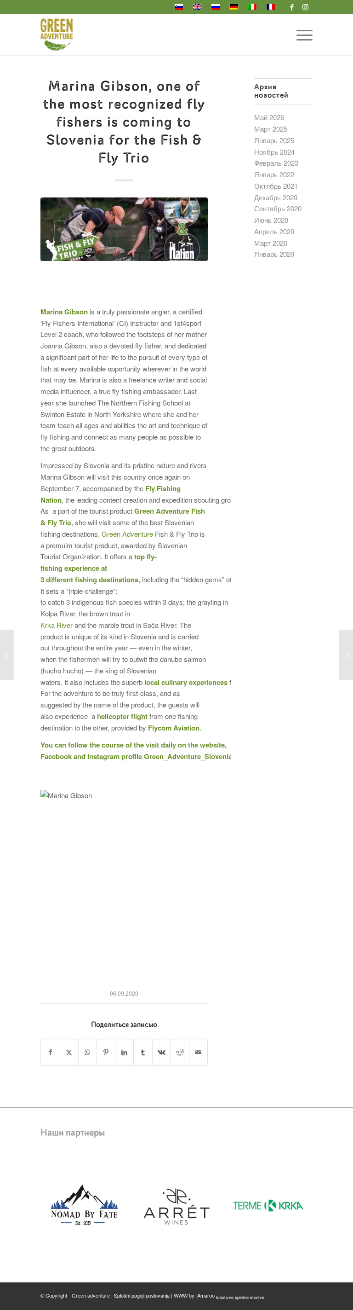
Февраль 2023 (276, 163)
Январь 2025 (274, 140)
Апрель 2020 (274, 231)
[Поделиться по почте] (198, 1052)
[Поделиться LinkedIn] (124, 1052)
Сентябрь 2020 (278, 208)
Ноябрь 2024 (274, 152)
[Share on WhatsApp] (88, 1052)
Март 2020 (270, 243)
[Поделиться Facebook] (50, 1052)
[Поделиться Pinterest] (106, 1052)
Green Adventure (127, 534)
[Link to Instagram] (306, 7)
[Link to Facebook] (292, 7)
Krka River (56, 625)
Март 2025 (270, 128)
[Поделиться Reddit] (180, 1052)
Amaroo (230, 1295)
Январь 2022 (274, 174)
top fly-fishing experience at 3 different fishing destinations (98, 568)
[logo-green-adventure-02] (56, 34)
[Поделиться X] (69, 1052)
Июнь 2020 (271, 220)
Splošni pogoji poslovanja (142, 1295)
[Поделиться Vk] (162, 1052)
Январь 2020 (274, 254)
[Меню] (300, 34)
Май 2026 (269, 117)
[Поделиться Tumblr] (143, 1052)
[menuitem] (300, 34)
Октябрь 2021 (276, 186)
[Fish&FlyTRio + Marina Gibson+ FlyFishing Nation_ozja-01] (124, 229)
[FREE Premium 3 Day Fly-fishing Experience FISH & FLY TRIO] (7, 655)
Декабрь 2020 (275, 197)
